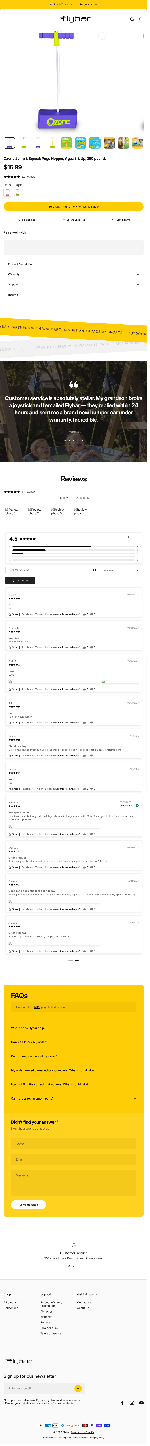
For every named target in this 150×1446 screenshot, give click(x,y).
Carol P (12, 595)
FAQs (37, 1007)
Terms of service (80, 1437)
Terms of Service (50, 1333)
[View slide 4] (78, 441)
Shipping (46, 1311)
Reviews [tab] (64, 497)
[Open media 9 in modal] (102, 36)
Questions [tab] (82, 497)
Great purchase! (18, 932)
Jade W (12, 736)
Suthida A (13, 802)
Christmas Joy (17, 746)
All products (11, 1302)
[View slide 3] (74, 441)
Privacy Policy (49, 1328)
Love (11, 671)
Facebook (27, 614)
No (10, 779)
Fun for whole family (20, 716)
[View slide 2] (69, 441)
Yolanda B (13, 628)
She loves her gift (18, 641)
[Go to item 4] (66, 143)
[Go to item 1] (23, 143)
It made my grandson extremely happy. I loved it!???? (39, 936)
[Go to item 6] (95, 143)
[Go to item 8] (123, 143)
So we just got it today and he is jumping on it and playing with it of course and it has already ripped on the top (72, 894)
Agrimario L (14, 923)
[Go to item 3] (52, 143)
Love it (12, 674)
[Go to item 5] (80, 143)
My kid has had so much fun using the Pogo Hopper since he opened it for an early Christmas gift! (65, 749)
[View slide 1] (65, 441)
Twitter (39, 614)
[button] (74, 177)
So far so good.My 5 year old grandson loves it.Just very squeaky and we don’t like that (58, 861)
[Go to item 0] (9, 143)
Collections (11, 1308)
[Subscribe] (78, 1388)
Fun (10, 712)
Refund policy (49, 1437)
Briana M (12, 881)
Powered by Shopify (82, 1432)
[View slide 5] (82, 441)
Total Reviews (132, 541)
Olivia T (12, 661)
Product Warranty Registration (51, 1304)
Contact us (84, 1302)
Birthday (13, 637)
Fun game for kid (19, 812)
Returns (45, 1322)
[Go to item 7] (109, 143)
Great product (17, 857)
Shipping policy (97, 1437)
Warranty (46, 1316)
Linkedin (50, 614)
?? (9, 608)
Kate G (11, 703)
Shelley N (13, 848)
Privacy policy (64, 1437)
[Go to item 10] (137, 143)
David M (12, 769)
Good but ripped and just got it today (31, 890)
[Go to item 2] (38, 143)
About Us (83, 1308)
